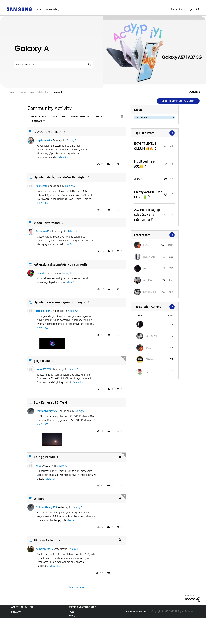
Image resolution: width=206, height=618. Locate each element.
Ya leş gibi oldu (44, 457)
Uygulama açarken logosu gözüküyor (60, 302)
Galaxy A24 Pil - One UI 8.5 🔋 (148, 194)
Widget (39, 499)
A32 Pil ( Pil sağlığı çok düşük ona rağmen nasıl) (147, 215)
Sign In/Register (179, 9)
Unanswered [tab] (38, 121)
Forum (39, 9)
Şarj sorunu (42, 361)
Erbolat (40, 273)
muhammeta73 (44, 548)
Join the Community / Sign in (178, 101)
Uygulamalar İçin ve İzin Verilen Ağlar (60, 177)
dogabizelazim (44, 140)
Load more (75, 587)
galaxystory (141, 117)
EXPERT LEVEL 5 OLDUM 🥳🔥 (145, 146)
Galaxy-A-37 (42, 231)
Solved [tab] (100, 116)
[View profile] (30, 140)
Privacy (16, 612)
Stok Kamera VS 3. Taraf (50, 402)
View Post (63, 157)
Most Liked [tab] (58, 116)
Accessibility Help (22, 607)
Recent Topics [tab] (38, 116)
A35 (137, 179)
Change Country (136, 611)
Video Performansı (47, 223)
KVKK (72, 615)
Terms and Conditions (82, 607)
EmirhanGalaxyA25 (46, 411)
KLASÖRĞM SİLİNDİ (48, 132)
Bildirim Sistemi (45, 540)
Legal (72, 612)
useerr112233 (43, 369)
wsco (38, 465)
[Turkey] (19, 9)
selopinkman (43, 310)
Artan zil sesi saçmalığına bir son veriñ (60, 264)
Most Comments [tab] (80, 116)
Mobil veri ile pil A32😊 (145, 163)
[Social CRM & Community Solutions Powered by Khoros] (192, 598)
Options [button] (193, 91)
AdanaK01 (41, 185)
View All (154, 133)
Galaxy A (71, 140)
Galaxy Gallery (52, 9)
